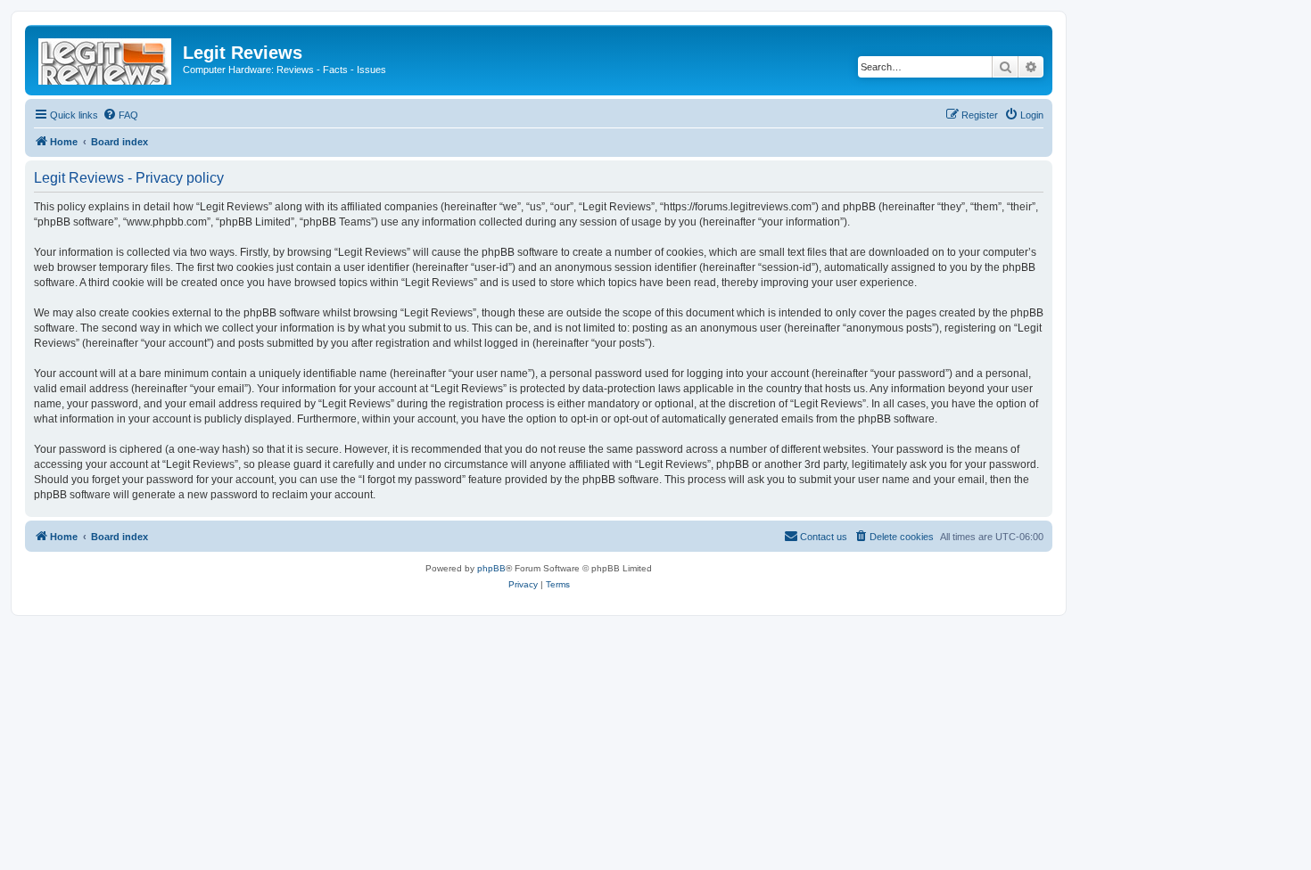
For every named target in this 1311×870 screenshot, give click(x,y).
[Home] (106, 57)
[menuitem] (120, 115)
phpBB (491, 568)
